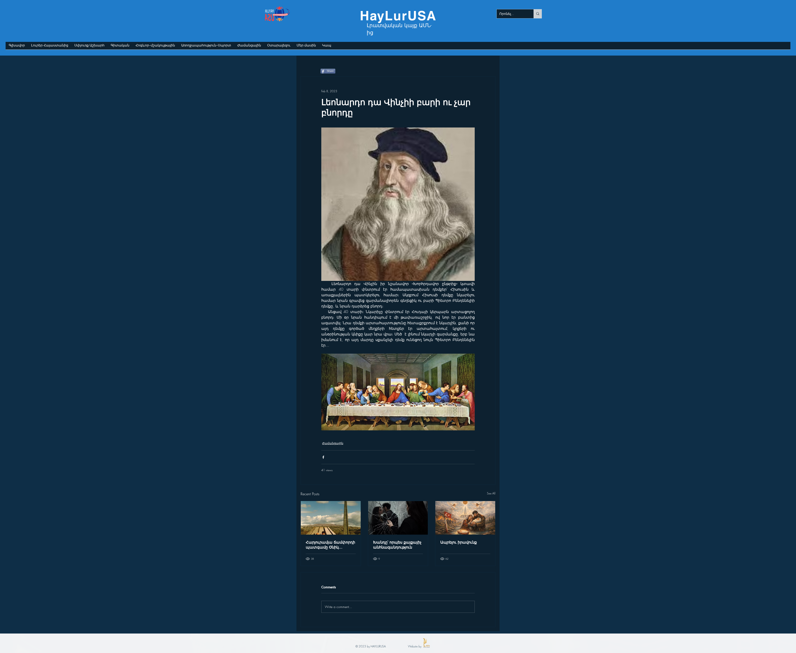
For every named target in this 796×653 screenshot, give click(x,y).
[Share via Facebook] (323, 457)
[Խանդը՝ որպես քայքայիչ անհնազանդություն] (398, 518)
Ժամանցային (332, 443)
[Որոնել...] (538, 13)
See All (491, 493)
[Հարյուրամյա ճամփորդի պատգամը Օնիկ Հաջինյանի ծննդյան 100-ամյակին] (331, 518)
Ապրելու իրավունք (458, 542)
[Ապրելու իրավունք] (465, 518)
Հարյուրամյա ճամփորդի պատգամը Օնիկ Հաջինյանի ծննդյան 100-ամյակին (330, 545)
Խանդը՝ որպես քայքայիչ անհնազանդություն (397, 545)
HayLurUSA (398, 15)
